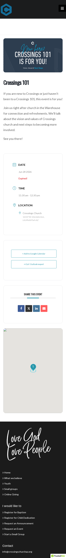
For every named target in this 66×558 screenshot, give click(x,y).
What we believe (13, 478)
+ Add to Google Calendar (33, 253)
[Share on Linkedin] (36, 308)
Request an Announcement (19, 523)
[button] (62, 8)
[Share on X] (28, 308)
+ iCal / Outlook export (34, 264)
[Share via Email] (44, 308)
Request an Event (13, 529)
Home (7, 472)
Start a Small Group (14, 534)
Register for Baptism (15, 512)
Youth (7, 483)
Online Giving (11, 494)
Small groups (11, 489)
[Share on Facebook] (21, 308)
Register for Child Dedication (19, 518)
